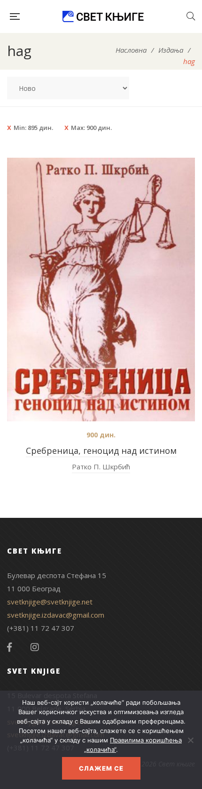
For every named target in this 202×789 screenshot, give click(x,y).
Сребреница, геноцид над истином (101, 450)
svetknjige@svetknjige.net (50, 601)
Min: (33, 127)
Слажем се (101, 768)
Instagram (35, 647)
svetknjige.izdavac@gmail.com (55, 615)
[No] (190, 740)
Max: (91, 127)
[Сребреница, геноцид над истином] (101, 289)
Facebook (9, 647)
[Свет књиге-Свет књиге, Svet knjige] (103, 16)
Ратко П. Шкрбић (101, 466)
